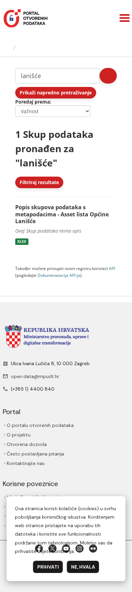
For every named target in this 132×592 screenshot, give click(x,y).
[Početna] (7, 47)
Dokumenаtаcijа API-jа (59, 275)
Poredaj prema (32, 101)
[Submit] (108, 76)
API (112, 268)
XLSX (21, 241)
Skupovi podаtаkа (46, 47)
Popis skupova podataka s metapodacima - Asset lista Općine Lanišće (62, 214)
